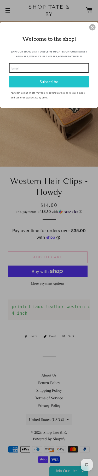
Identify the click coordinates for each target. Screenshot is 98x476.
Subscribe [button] (49, 81)
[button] (92, 27)
